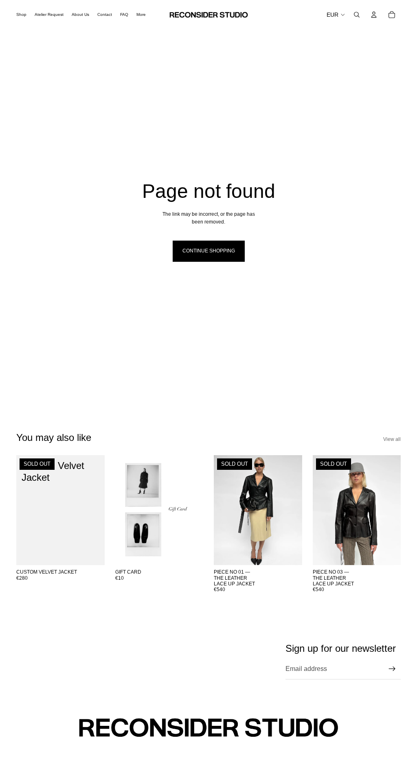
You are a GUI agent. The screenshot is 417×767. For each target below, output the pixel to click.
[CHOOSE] (190, 552)
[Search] (357, 15)
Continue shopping (208, 251)
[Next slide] (293, 510)
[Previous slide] (223, 510)
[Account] (374, 15)
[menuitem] (141, 14)
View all (392, 439)
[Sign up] (392, 668)
